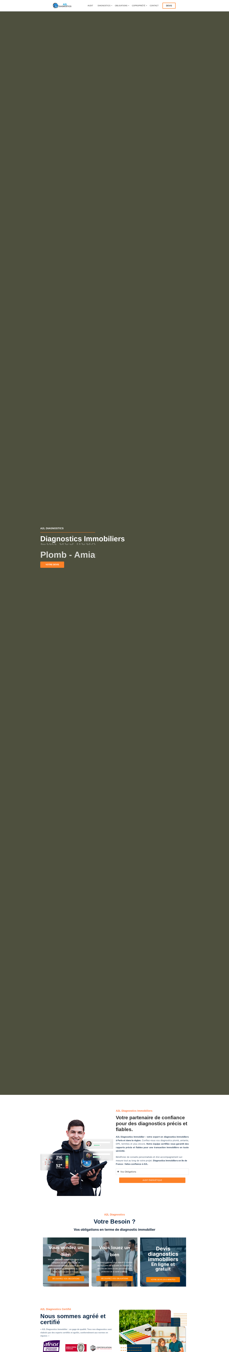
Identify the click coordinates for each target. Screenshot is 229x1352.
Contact (154, 6)
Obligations (121, 6)
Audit (90, 6)
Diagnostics (104, 6)
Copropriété (138, 6)
